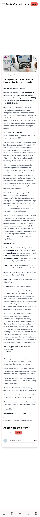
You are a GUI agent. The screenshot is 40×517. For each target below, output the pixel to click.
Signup (34, 4)
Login (27, 4)
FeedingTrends (13, 4)
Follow (18, 433)
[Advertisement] (20, 30)
